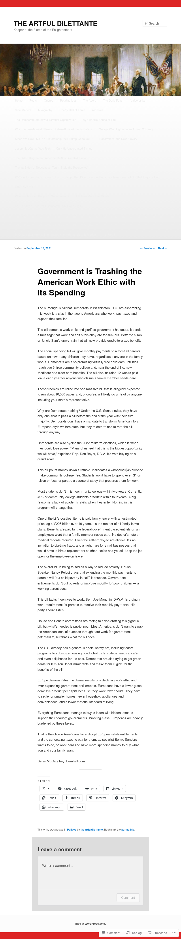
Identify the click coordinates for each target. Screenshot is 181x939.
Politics (71, 829)
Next (162, 248)
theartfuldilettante (92, 829)
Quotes (48, 100)
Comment (128, 897)
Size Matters (23, 110)
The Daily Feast (113, 100)
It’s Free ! (109, 234)
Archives (97, 110)
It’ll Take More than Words (92, 196)
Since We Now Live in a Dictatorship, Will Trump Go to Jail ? (53, 139)
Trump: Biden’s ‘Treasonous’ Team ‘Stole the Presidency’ (51, 167)
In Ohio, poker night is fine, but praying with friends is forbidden (55, 234)
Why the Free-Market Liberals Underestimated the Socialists (53, 129)
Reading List (68, 100)
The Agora (89, 100)
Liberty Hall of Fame (72, 110)
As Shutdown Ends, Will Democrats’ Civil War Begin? (49, 206)
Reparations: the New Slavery (118, 139)
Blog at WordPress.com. (90, 924)
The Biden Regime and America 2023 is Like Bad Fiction (51, 158)
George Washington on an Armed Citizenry (126, 129)
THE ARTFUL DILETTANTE (55, 23)
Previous (147, 248)
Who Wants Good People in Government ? (42, 196)
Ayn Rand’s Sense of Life (99, 120)
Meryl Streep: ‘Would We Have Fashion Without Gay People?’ (54, 225)
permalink (127, 829)
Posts (33, 100)
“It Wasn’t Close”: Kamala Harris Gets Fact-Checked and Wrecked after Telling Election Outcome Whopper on (85, 215)
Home (19, 100)
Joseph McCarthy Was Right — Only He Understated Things (53, 148)
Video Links (137, 100)
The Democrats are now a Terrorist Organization (45, 120)
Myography (45, 110)
